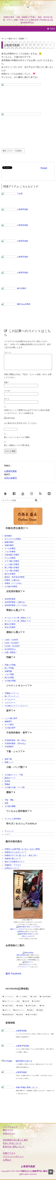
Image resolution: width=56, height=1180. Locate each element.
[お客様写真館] (8, 209)
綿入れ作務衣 (10, 574)
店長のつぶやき (27, 936)
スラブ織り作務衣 (12, 561)
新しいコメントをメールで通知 (17, 437)
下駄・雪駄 (9, 800)
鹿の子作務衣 (32, 1015)
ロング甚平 (9, 725)
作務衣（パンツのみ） (14, 583)
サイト (7, 399)
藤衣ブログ (8, 1130)
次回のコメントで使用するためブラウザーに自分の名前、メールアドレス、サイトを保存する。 (27, 411)
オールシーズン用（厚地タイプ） (18, 621)
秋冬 (43, 1006)
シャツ (7, 834)
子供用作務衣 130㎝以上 (15, 743)
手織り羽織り (9, 1006)
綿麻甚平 (8, 721)
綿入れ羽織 (9, 677)
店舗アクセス (9, 1153)
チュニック (9, 831)
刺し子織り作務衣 (12, 567)
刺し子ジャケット (12, 696)
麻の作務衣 (21, 288)
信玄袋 (7, 781)
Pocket (44, 168)
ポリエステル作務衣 (13, 539)
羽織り (31, 1010)
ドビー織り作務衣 (12, 571)
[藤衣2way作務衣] (8, 304)
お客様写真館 (22, 209)
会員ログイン (9, 1133)
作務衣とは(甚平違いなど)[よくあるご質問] (22, 849)
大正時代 (37, 1001)
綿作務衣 (8, 536)
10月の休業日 (10, 478)
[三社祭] (8, 193)
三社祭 (20, 193)
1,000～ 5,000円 (11, 640)
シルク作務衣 (10, 552)
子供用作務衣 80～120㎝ (15, 740)
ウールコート (10, 699)
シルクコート (10, 703)
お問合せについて (12, 868)
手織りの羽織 (10, 665)
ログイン (29, 964)
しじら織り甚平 (11, 718)
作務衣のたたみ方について (15, 852)
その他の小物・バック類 (15, 787)
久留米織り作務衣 (12, 555)
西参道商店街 (9, 1015)
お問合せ (7, 1160)
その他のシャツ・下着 (14, 775)
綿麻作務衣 (9, 542)
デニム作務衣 (10, 558)
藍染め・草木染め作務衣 (15, 577)
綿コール (7, 1010)
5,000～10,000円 (12, 643)
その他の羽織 (10, 681)
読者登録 (20, 931)
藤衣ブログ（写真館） (13, 151)
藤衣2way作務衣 (23, 304)
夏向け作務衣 (10, 624)
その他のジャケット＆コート (16, 706)
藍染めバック (10, 778)
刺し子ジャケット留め (12, 1001)
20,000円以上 (10, 649)
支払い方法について (12, 1143)
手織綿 (20, 1006)
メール (7, 391)
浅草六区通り (32, 1006)
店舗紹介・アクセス (13, 865)
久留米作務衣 (46, 997)
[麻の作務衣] (8, 288)
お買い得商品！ (11, 652)
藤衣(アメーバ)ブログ (17, 929)
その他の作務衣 (11, 586)
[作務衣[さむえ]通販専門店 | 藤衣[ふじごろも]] (28, 9)
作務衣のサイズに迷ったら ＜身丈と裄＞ (21, 855)
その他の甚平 (10, 728)
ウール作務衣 (10, 548)
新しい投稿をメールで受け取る (17, 445)
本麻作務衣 (9, 545)
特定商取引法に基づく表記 (15, 1140)
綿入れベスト (19, 1010)
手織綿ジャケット (12, 693)
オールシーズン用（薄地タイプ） (18, 618)
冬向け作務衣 (10, 627)
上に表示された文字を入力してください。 (21, 423)
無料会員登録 (21, 955)
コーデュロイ (9, 997)
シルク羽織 (9, 674)
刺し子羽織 (9, 668)
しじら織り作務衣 (12, 564)
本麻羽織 (8, 671)
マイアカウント (22, 967)
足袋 (6, 803)
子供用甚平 (9, 747)
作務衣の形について (13, 859)
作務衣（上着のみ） (13, 580)
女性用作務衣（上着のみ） (15, 602)
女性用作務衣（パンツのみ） (16, 605)
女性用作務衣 (10, 599)
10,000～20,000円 (12, 646)
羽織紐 (7, 784)
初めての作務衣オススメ (15, 862)
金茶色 (20, 1015)
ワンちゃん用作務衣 (13, 819)
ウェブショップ (10, 1127)
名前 (6, 382)
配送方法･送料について (14, 1147)
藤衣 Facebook (13, 973)
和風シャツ (9, 762)
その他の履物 (10, 806)
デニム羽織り (23, 997)
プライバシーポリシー (13, 1156)
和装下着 (8, 759)
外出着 (26, 1001)
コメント (7, 352)
